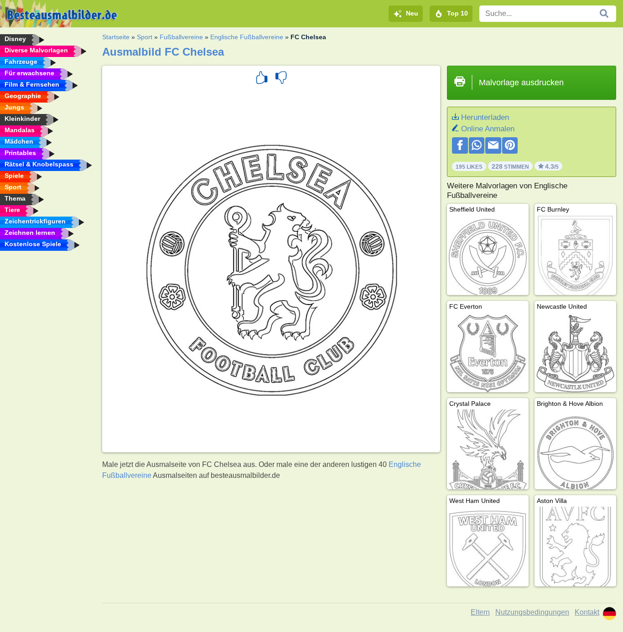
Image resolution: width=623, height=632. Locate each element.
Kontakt (587, 612)
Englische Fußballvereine (246, 37)
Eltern (480, 612)
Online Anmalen (487, 128)
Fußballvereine (181, 37)
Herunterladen (485, 117)
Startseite (116, 37)
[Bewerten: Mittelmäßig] (281, 79)
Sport (144, 37)
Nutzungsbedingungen (532, 612)
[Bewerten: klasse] (261, 79)
